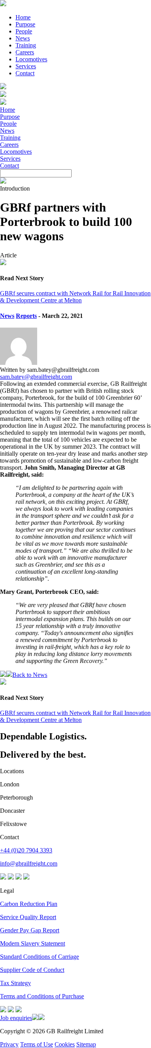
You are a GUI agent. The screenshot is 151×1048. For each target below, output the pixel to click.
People (23, 31)
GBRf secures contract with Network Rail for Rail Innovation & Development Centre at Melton (75, 297)
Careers (24, 52)
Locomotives (31, 59)
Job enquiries (16, 1018)
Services (25, 66)
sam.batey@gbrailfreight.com (36, 376)
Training (25, 45)
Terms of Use (36, 1044)
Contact (24, 73)
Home (23, 17)
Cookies (65, 1044)
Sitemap (86, 1044)
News (22, 38)
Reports (26, 315)
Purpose (25, 24)
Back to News (29, 674)
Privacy (9, 1044)
